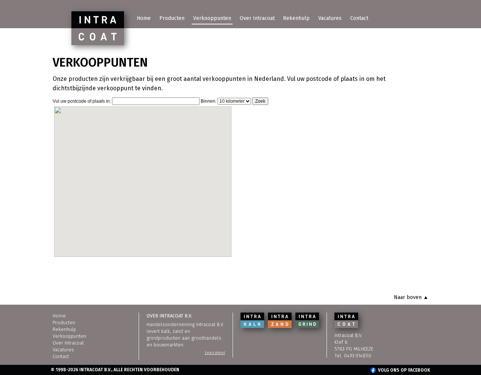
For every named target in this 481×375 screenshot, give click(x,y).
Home (144, 18)
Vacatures (330, 18)
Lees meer (215, 352)
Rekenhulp (296, 18)
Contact (359, 18)
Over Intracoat (257, 18)
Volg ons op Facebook (404, 370)
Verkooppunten (212, 18)
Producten (172, 18)
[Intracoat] (97, 28)
